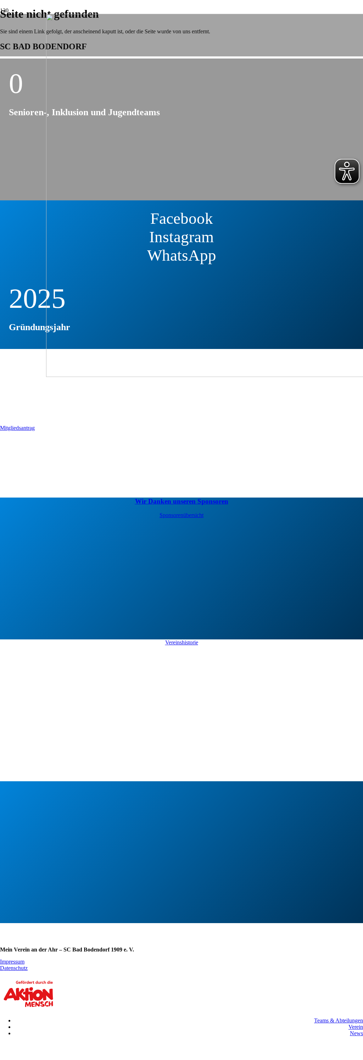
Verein (355, 1027)
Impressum (12, 962)
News (356, 1033)
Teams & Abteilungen (338, 1020)
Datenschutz (14, 968)
